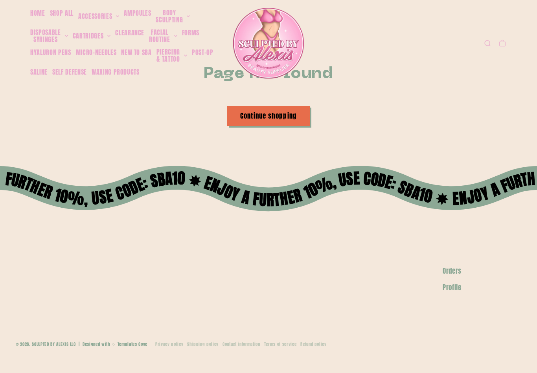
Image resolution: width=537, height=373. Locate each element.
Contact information (241, 344)
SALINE (39, 72)
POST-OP (202, 52)
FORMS (190, 32)
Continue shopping (268, 116)
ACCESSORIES (95, 16)
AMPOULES (137, 13)
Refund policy (313, 344)
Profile (452, 287)
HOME (37, 13)
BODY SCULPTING (169, 16)
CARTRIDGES (88, 36)
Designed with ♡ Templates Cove (115, 344)
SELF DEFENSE (69, 72)
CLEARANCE (129, 32)
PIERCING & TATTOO (168, 55)
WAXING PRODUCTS (116, 72)
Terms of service (280, 344)
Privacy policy (169, 344)
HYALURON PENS (50, 52)
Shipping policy (203, 344)
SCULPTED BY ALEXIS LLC (54, 344)
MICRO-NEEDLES (96, 52)
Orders (452, 271)
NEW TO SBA (136, 52)
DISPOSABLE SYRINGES (45, 36)
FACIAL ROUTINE (159, 36)
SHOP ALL (62, 13)
